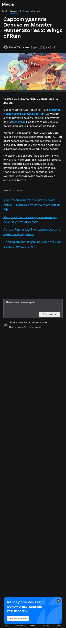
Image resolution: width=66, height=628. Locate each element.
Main (5, 11)
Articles (24, 11)
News (14, 11)
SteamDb (19, 121)
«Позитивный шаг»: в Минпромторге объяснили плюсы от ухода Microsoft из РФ (31, 204)
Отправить (49, 314)
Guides (35, 11)
